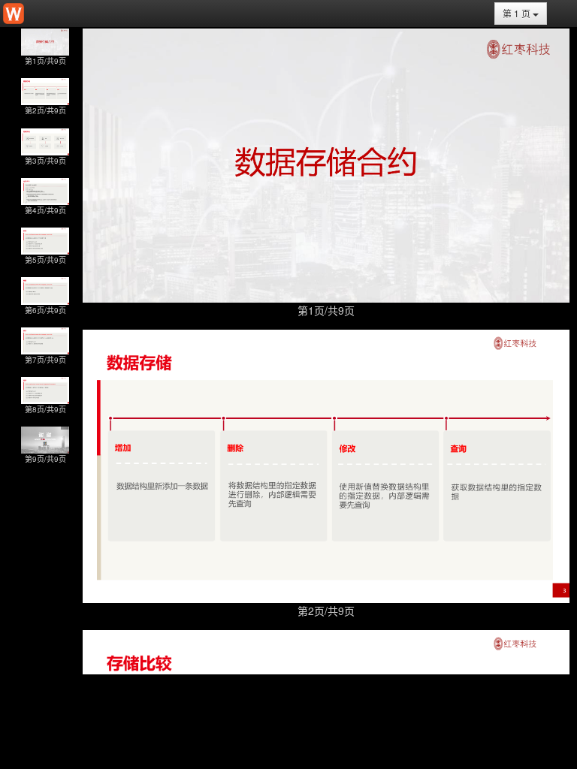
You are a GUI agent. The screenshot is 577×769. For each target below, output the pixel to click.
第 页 (518, 13)
